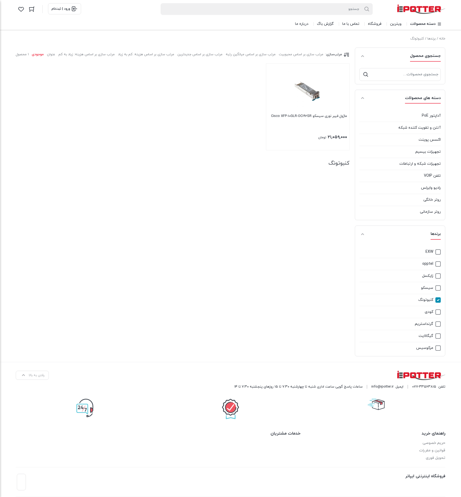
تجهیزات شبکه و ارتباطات (420, 163)
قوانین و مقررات (432, 450)
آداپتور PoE (431, 115)
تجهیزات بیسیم (428, 151)
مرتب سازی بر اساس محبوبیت (301, 54)
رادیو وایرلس (431, 187)
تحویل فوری (435, 457)
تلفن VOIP (432, 175)
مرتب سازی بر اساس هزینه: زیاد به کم (86, 54)
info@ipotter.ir (382, 386)
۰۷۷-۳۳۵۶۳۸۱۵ (424, 386)
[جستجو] (365, 74)
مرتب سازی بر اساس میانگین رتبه (251, 54)
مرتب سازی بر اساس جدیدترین (199, 54)
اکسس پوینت (430, 139)
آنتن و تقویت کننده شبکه (419, 127)
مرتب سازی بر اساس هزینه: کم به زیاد (146, 54)
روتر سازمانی (430, 211)
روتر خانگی (432, 199)
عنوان (51, 54)
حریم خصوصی (434, 442)
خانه (442, 38)
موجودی (38, 54)
